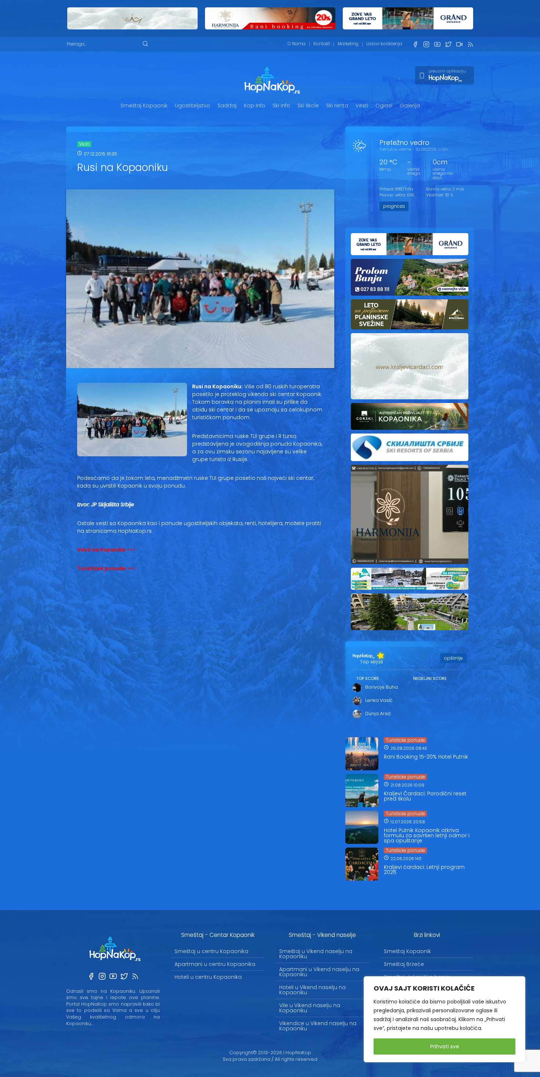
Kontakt (321, 44)
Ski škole (308, 105)
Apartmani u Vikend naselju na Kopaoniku (319, 972)
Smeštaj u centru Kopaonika (211, 951)
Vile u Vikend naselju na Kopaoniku (309, 1008)
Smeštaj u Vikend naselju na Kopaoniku (315, 954)
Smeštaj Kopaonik (144, 105)
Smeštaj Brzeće (404, 964)
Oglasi (383, 105)
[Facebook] (415, 44)
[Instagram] (426, 44)
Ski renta (337, 105)
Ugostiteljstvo (192, 105)
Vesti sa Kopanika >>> (106, 549)
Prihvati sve (444, 1046)
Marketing (348, 44)
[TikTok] (459, 44)
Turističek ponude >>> (106, 568)
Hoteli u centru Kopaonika (208, 977)
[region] (444, 1019)
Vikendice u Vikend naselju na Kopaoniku (317, 1026)
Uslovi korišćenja (384, 44)
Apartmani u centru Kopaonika (214, 964)
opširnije (453, 658)
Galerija (410, 105)
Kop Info (254, 105)
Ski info (281, 105)
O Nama (297, 44)
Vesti (362, 105)
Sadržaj (227, 105)
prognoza (394, 206)
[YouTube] (437, 44)
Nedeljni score (430, 678)
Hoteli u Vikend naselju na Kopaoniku (312, 990)
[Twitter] (448, 44)
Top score (367, 678)
